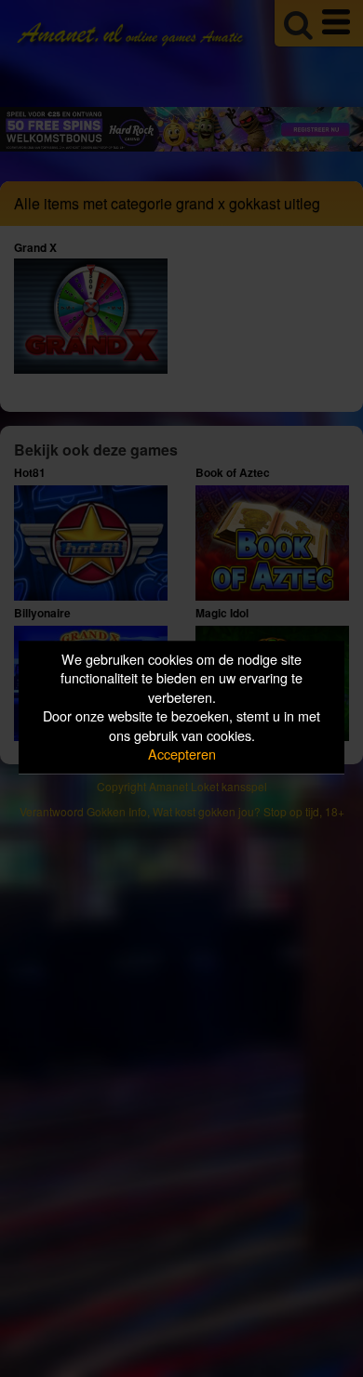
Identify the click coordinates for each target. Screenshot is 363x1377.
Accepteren (182, 754)
